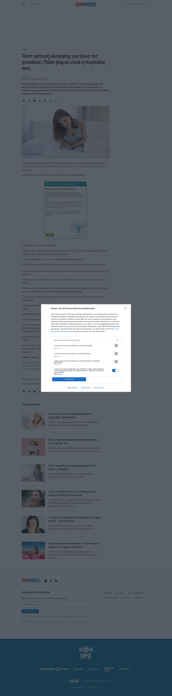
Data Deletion (73, 388)
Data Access (86, 388)
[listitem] (86, 340)
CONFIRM (69, 379)
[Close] (126, 308)
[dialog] (86, 348)
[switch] (115, 345)
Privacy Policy (99, 388)
